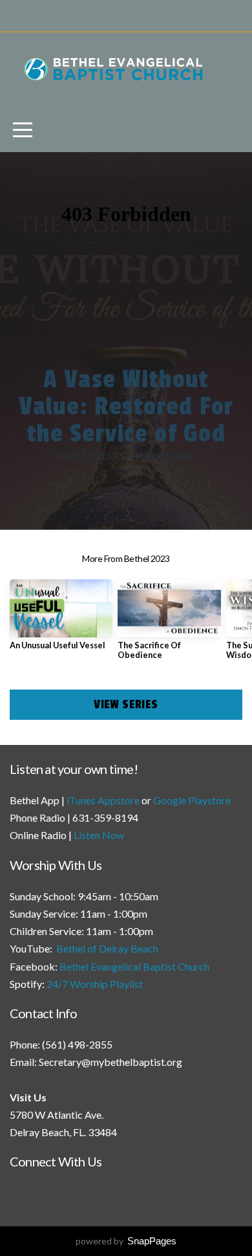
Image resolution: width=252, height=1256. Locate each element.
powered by (126, 1240)
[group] (61, 619)
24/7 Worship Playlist (95, 984)
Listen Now (99, 835)
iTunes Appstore (103, 800)
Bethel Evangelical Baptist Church (134, 966)
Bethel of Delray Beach (107, 948)
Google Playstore (192, 800)
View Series (126, 704)
